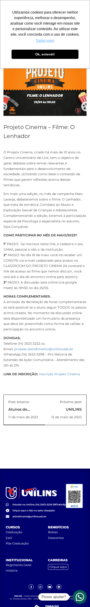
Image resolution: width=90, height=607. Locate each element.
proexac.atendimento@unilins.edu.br (43, 349)
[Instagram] (40, 586)
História (12, 570)
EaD (9, 538)
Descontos (56, 538)
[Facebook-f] (31, 586)
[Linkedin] (58, 586)
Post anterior (19, 402)
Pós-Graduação (17, 543)
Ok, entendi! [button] (45, 54)
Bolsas (53, 532)
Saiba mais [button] (45, 41)
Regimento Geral (18, 565)
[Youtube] (49, 586)
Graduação (14, 532)
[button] (80, 597)
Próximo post (71, 402)
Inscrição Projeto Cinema (59, 374)
